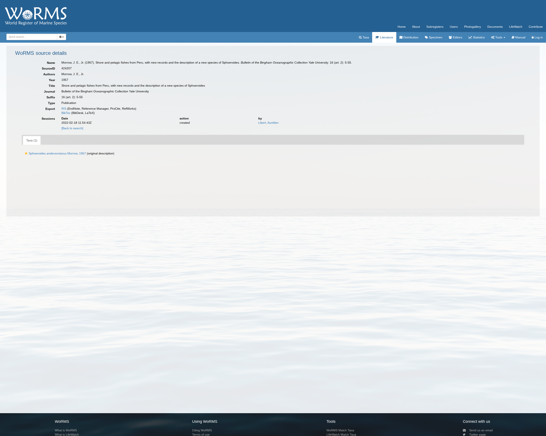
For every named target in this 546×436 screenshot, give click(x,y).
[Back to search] (72, 128)
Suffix (50, 97)
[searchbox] (31, 37)
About (416, 26)
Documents (495, 26)
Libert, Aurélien (268, 122)
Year (52, 80)
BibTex (65, 113)
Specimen (435, 37)
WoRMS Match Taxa (340, 430)
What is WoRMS (66, 430)
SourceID (48, 68)
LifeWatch (515, 26)
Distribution (410, 37)
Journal (49, 91)
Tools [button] (498, 37)
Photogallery (472, 26)
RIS (63, 108)
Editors (457, 37)
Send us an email (481, 430)
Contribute (536, 26)
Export (50, 108)
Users (454, 26)
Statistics (478, 37)
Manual (519, 37)
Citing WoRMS (202, 430)
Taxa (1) (31, 140)
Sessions (48, 118)
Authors (49, 74)
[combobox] (31, 37)
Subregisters (434, 26)
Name (51, 62)
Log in (538, 37)
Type (51, 103)
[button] (26, 153)
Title (52, 85)
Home (402, 26)
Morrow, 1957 (57, 153)
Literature (386, 37)
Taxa (365, 37)
